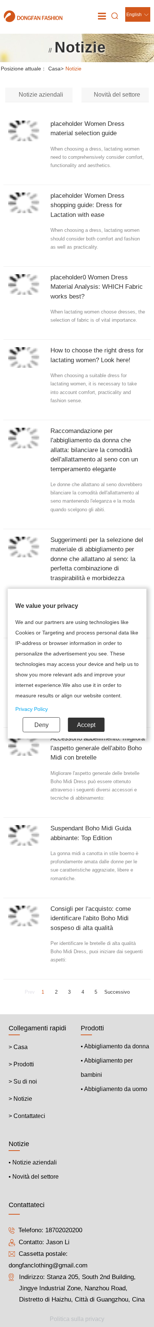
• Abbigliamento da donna (115, 1046)
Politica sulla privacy (77, 1319)
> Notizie (20, 1099)
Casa (56, 69)
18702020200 (63, 1230)
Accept (86, 725)
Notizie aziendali (41, 94)
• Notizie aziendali (33, 1162)
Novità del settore (117, 94)
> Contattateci (27, 1116)
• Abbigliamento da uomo (114, 1089)
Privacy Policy (31, 709)
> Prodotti (21, 1064)
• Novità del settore (34, 1176)
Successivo (117, 992)
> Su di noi (23, 1081)
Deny (41, 725)
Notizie (73, 69)
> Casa (18, 1047)
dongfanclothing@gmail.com (48, 1265)
